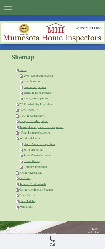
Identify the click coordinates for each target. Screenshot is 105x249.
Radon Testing (32, 161)
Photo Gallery (27, 195)
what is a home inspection (38, 76)
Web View (93, 232)
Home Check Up (28, 110)
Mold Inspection (33, 150)
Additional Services (30, 138)
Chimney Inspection (35, 167)
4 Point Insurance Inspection (35, 132)
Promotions (26, 207)
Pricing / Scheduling (30, 173)
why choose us (32, 81)
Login (95, 228)
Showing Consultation (32, 116)
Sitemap (23, 230)
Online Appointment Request (36, 189)
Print (14, 230)
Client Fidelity (27, 201)
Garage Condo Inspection (33, 121)
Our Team (24, 178)
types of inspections (35, 87)
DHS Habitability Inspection (35, 104)
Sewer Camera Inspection (38, 155)
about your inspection (36, 98)
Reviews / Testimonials (32, 184)
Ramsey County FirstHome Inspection (41, 127)
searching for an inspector (38, 93)
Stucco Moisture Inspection (39, 144)
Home (22, 70)
